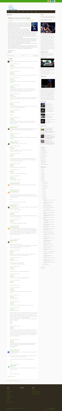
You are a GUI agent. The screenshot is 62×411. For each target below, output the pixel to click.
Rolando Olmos (12, 112)
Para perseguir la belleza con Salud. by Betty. (48, 211)
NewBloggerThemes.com (52, 409)
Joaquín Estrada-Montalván (14, 183)
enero (44, 198)
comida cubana (9, 401)
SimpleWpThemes (53, 408)
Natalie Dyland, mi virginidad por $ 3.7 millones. (49, 213)
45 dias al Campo (43, 149)
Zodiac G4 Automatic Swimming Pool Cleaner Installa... (48, 229)
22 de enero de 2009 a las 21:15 (15, 349)
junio (44, 191)
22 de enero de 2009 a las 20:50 (15, 250)
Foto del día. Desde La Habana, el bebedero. (48, 253)
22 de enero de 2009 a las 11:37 (15, 133)
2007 (42, 268)
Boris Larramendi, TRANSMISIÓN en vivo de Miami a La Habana (50, 104)
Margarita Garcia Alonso (13, 350)
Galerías (18, 11)
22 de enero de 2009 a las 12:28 (15, 189)
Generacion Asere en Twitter (35, 392)
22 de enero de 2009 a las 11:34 (15, 109)
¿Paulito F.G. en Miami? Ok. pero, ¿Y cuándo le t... (48, 244)
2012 (42, 176)
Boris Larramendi (13, 136)
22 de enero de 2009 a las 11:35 (15, 117)
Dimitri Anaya (12, 342)
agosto (44, 188)
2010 (42, 179)
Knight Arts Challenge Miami (48, 36)
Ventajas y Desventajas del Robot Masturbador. (48, 202)
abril (43, 194)
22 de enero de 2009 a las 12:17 (15, 175)
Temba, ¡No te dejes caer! (47, 242)
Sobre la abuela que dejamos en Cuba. (48, 246)
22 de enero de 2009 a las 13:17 (15, 211)
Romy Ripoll (12, 172)
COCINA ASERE (43, 153)
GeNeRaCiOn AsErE (13, 127)
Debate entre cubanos (44, 156)
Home (9, 11)
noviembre (44, 183)
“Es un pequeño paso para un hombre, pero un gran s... (48, 222)
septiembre (45, 186)
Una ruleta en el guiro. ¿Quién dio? (48, 232)
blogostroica (8, 398)
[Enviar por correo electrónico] (8, 52)
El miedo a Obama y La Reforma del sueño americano (48, 224)
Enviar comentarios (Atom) (15, 380)
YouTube (48, 74)
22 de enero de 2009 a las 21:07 (15, 266)
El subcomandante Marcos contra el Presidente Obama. (48, 260)
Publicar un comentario (11, 376)
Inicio (23, 55)
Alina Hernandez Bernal (13, 260)
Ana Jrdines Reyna (13, 80)
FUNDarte (47, 49)
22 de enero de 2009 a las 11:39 (15, 153)
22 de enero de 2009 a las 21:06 (15, 257)
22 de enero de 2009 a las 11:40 (15, 163)
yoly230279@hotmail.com (13, 191)
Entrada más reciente (10, 55)
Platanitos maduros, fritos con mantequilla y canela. (47, 240)
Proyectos (13, 11)
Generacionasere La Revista (10, 396)
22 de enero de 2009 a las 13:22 (15, 225)
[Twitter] (50, 1)
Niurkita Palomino (13, 87)
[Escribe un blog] (9, 52)
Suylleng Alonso (12, 73)
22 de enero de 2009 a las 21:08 (15, 273)
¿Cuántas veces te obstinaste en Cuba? (49, 251)
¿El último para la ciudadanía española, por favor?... (49, 262)
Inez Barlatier (43, 46)
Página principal (34, 389)
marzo (44, 195)
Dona (27, 11)
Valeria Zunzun (12, 66)
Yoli (10, 60)
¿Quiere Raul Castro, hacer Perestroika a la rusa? (49, 200)
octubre (44, 185)
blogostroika (8, 399)
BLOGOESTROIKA (9, 389)
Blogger (11, 409)
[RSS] (48, 1)
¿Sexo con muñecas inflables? (47, 231)
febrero (44, 197)
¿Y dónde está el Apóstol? (47, 204)
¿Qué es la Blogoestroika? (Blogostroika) (48, 140)
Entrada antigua (35, 55)
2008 (42, 266)
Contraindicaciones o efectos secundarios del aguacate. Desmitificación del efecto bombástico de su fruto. (49, 129)
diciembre (44, 182)
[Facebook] (52, 1)
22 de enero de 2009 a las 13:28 (15, 239)
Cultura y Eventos (9, 394)
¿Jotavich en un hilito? (46, 236)
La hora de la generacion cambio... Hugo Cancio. (49, 258)
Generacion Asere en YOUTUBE (36, 394)
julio (43, 189)
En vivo (31, 11)
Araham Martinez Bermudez (14, 310)
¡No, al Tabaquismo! (46, 264)
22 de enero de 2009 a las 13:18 (15, 219)
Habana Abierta (43, 160)
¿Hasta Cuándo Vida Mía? (47, 247)
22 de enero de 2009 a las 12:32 (15, 204)
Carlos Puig (46, 47)
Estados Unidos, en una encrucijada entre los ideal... (48, 220)
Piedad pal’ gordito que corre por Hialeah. (48, 249)
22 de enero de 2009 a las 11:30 (15, 71)
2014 (42, 173)
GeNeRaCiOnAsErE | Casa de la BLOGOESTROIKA (17, 408)
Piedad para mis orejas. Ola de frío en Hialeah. (19, 18)
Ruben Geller (12, 156)
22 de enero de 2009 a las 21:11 (15, 301)
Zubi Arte (11, 252)
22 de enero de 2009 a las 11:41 (15, 169)
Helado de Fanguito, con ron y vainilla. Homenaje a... (48, 227)
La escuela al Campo (44, 161)
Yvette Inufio (12, 282)
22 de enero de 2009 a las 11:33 (15, 93)
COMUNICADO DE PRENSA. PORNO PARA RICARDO (48, 215)
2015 (42, 171)
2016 (42, 170)
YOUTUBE (53, 99)
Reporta (36, 11)
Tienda (23, 11)
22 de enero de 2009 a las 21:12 (15, 307)
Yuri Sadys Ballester (13, 96)
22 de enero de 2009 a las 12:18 (15, 182)
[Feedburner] (54, 1)
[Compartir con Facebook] (10, 52)
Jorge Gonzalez (12, 148)
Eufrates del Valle (12, 365)
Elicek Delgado (12, 214)
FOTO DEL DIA (8, 395)
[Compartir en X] (9, 52)
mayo (44, 192)
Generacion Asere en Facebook (36, 391)
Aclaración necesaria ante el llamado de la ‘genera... (49, 234)
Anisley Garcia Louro (13, 297)
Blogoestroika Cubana (44, 152)
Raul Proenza (12, 276)
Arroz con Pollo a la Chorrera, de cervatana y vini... (48, 255)
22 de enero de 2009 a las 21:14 (15, 339)
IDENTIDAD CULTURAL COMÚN (48, 53)
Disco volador (43, 157)
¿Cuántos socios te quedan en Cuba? (48, 207)
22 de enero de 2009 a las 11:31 (15, 77)
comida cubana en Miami (44, 164)
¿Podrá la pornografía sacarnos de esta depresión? (49, 238)
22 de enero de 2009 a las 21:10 (15, 287)
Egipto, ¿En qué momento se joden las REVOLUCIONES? (50, 135)
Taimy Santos (12, 328)
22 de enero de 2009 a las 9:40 (15, 63)
